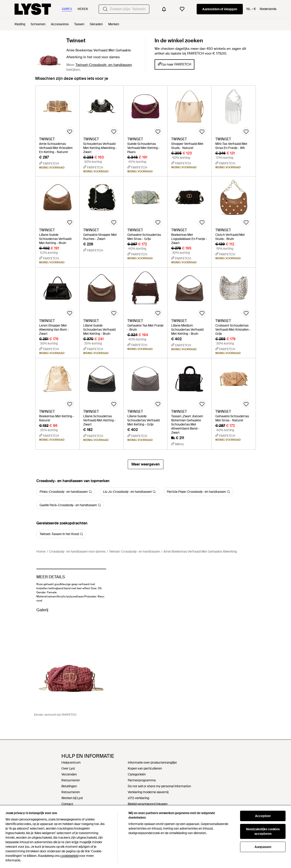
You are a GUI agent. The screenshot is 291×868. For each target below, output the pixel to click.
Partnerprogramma (142, 780)
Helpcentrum (71, 762)
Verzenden (69, 774)
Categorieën (137, 774)
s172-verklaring (138, 798)
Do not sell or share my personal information (159, 786)
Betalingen (69, 786)
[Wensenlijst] (182, 9)
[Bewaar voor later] (69, 131)
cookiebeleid (69, 856)
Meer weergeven (145, 464)
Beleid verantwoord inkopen (148, 804)
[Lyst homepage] (33, 9)
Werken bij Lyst (72, 798)
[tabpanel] (145, 277)
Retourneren (70, 780)
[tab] (71, 81)
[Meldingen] (164, 9)
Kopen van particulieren (145, 768)
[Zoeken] (105, 9)
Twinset (75, 40)
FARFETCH (69, 715)
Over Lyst (68, 768)
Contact (67, 804)
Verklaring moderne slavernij (148, 792)
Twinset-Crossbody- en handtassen (103, 65)
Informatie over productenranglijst (152, 762)
